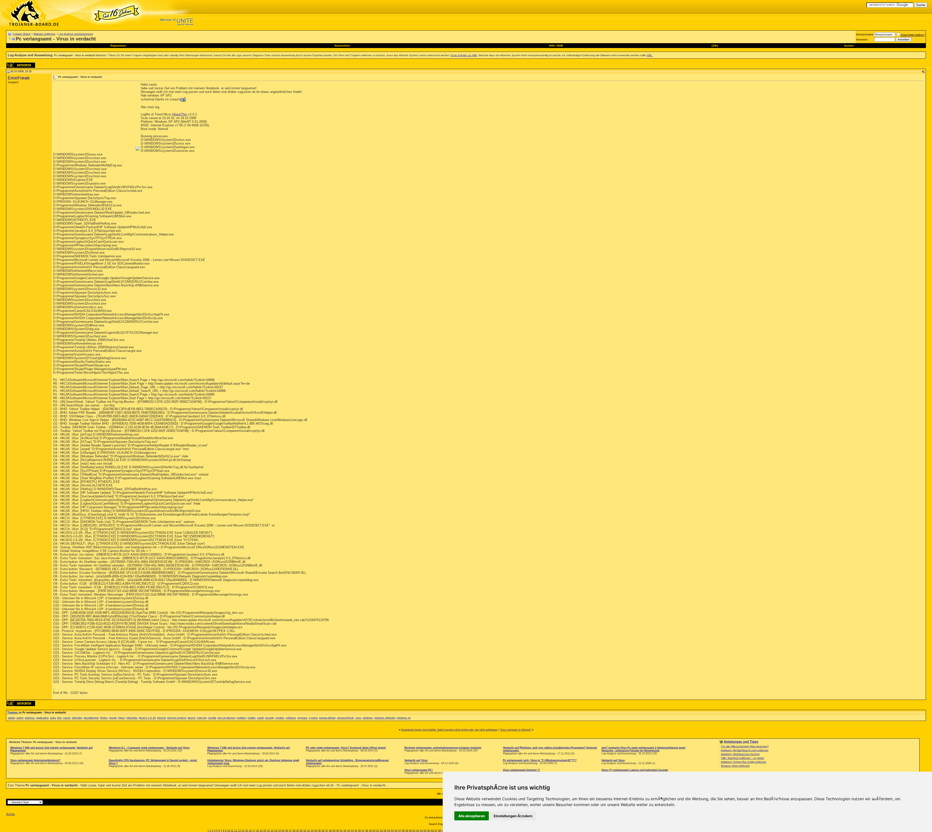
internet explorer (176, 717)
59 (406, 830)
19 (261, 830)
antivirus (30, 717)
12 (235, 830)
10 (228, 830)
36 (323, 830)
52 (381, 830)
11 (232, 830)
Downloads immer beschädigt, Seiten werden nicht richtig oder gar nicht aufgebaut (449, 729)
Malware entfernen (44, 33)
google (113, 717)
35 (319, 830)
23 (275, 830)
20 (264, 830)
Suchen (849, 45)
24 (279, 830)
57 (399, 830)
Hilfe (552, 45)
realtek (252, 717)
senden (279, 717)
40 (337, 830)
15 (246, 830)
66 (432, 830)
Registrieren (118, 45)
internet (161, 717)
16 (250, 830)
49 (370, 830)
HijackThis (179, 114)
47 (363, 830)
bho (59, 717)
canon (66, 717)
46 (359, 830)
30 (301, 830)
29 (297, 830)
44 (352, 830)
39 (334, 830)
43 (348, 830)
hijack (121, 717)
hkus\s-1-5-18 (147, 717)
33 (312, 830)
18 (257, 830)
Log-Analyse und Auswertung (75, 33)
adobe (11, 717)
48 (366, 830)
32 (308, 830)
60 (410, 830)
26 (286, 830)
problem (241, 717)
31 (304, 830)
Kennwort (861, 39)
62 (417, 830)
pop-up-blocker (226, 717)
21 (268, 830)
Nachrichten (342, 45)
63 (421, 830)
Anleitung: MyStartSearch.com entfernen (744, 750)
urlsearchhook (345, 717)
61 (414, 830)
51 (377, 830)
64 (425, 830)
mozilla (212, 717)
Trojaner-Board (21, 33)
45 (355, 830)
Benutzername (865, 34)
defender (77, 717)
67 (435, 830)
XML (649, 55)
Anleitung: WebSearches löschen (740, 754)
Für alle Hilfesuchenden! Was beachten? (745, 746)
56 (395, 830)
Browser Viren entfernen (735, 765)
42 (344, 830)
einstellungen (91, 717)
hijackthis (131, 717)
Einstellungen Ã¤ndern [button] (513, 816)
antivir (20, 717)
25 (283, 830)
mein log (202, 717)
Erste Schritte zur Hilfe (464, 55)
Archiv (10, 814)
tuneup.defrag (327, 717)
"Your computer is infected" (515, 729)
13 (239, 830)
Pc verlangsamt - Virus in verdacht (74, 55)
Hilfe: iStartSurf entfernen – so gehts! (742, 758)
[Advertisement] (94, 117)
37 (326, 830)
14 (242, 830)
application (42, 717)
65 (428, 830)
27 (290, 830)
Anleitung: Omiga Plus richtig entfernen (743, 761)
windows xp (404, 717)
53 (384, 830)
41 (341, 830)
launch (191, 717)
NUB (560, 45)
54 (388, 830)
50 (374, 830)
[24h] (715, 45)
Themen (12, 712)
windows (368, 717)
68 (439, 830)
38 (330, 830)
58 (403, 830)
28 (293, 830)
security (269, 717)
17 (253, 830)
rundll (260, 717)
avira (53, 717)
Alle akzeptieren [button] (471, 816)
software (291, 717)
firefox (104, 717)
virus (358, 717)
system (313, 717)
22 (272, 830)
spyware (302, 717)
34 (315, 830)
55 (392, 830)
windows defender (384, 717)
